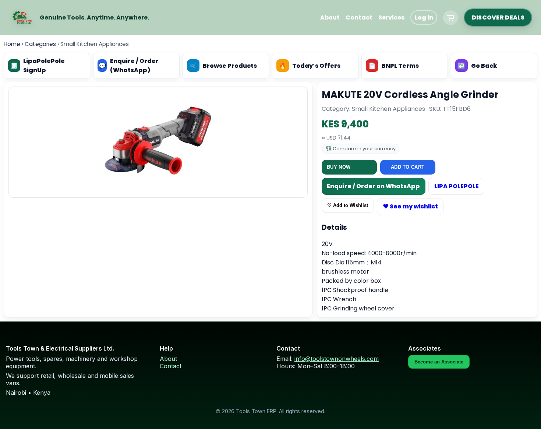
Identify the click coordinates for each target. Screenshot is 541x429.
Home (12, 44)
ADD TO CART (407, 167)
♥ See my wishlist (410, 206)
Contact (359, 17)
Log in (424, 17)
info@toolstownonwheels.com (336, 358)
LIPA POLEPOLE (456, 186)
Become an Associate (438, 362)
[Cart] (450, 17)
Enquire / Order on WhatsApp (373, 186)
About (330, 17)
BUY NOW (338, 167)
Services (391, 17)
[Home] (22, 17)
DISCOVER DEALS (498, 17)
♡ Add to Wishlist (347, 205)
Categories (40, 44)
